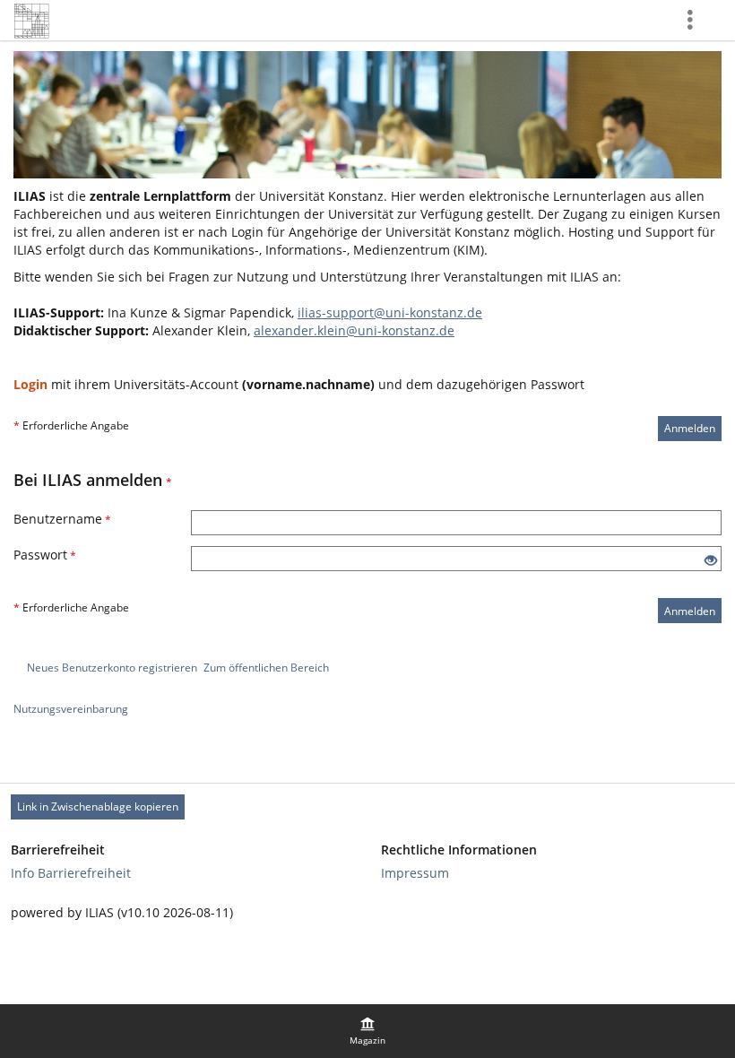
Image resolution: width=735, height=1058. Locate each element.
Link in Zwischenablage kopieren (97, 806)
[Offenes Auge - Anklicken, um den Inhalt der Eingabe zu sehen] (711, 560)
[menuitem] (367, 1031)
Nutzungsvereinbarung (70, 708)
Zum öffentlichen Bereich (266, 667)
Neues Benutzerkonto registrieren (112, 667)
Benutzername (62, 518)
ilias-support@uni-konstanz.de (390, 312)
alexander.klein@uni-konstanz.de (354, 330)
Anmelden (689, 428)
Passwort (44, 554)
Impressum (415, 872)
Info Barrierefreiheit (71, 872)
